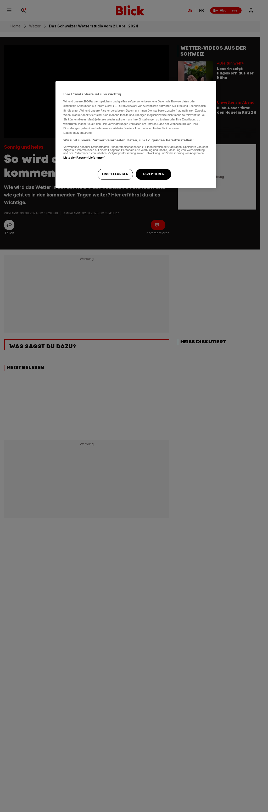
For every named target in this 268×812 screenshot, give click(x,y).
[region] (135, 134)
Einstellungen (115, 174)
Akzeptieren (153, 174)
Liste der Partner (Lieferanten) (84, 157)
